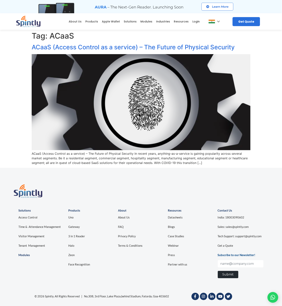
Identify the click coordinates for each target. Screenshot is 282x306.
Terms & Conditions (130, 245)
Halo (71, 245)
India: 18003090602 (231, 217)
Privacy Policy (127, 236)
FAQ (121, 226)
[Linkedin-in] (211, 296)
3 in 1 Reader (76, 236)
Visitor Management (31, 236)
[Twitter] (228, 296)
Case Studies (176, 236)
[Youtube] (220, 296)
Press (171, 255)
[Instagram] (203, 296)
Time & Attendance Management (39, 226)
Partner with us (177, 264)
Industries (163, 21)
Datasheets (175, 217)
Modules (146, 21)
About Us (75, 21)
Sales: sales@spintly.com (233, 226)
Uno (71, 217)
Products (91, 21)
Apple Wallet (111, 21)
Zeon (71, 255)
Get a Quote (225, 245)
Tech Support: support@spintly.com (239, 236)
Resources (181, 21)
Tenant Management (31, 245)
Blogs (171, 226)
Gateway (74, 226)
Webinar (173, 245)
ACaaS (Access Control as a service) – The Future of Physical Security (133, 47)
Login (196, 21)
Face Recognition (79, 264)
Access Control (27, 217)
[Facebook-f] (195, 296)
